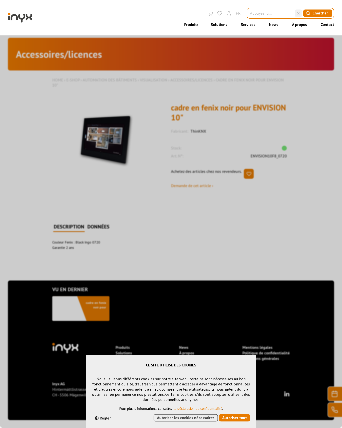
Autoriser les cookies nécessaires (186, 417)
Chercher (320, 13)
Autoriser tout (234, 417)
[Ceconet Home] (20, 18)
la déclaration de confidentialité (197, 408)
